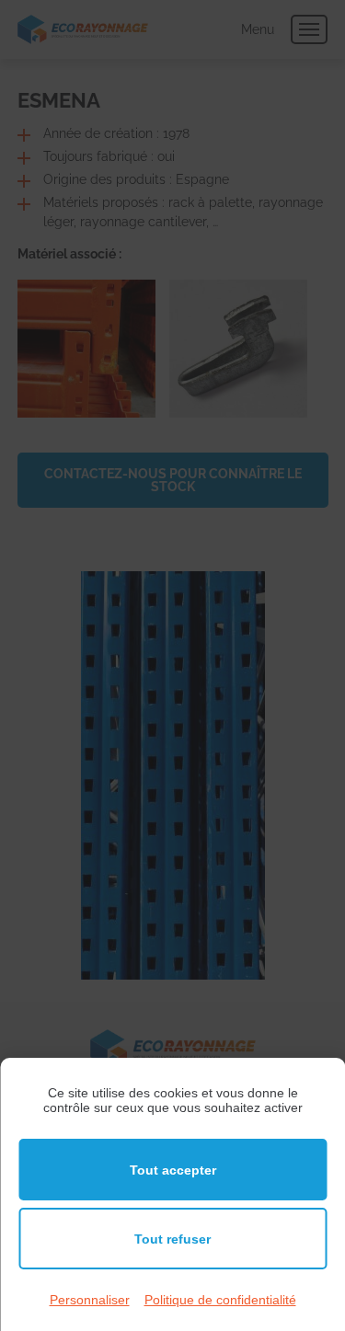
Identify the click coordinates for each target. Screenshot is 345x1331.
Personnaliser (90, 1299)
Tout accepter (173, 1170)
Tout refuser (172, 1239)
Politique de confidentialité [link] (220, 1299)
